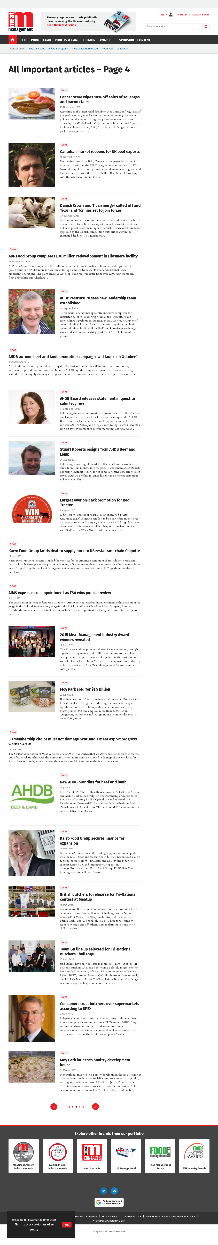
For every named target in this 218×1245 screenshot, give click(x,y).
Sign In (162, 14)
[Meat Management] (21, 31)
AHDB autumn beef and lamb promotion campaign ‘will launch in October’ (73, 357)
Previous (53, 1106)
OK (67, 1224)
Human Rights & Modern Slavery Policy (170, 1216)
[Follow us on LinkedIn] (103, 1191)
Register (182, 14)
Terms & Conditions (84, 1216)
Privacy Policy (111, 1216)
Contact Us (123, 48)
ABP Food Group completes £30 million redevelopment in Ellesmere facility (73, 256)
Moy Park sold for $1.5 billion (85, 689)
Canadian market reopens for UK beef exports (100, 151)
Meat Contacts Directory (85, 48)
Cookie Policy (132, 1216)
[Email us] (114, 1191)
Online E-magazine (58, 48)
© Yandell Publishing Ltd (109, 1220)
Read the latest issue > (61, 25)
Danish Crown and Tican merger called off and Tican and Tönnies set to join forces (100, 208)
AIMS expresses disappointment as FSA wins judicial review (60, 593)
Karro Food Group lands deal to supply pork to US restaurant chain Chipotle (74, 551)
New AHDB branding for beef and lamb (93, 782)
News (64, 90)
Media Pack (108, 48)
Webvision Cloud (117, 1231)
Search (206, 26)
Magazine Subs (37, 48)
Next (95, 1106)
